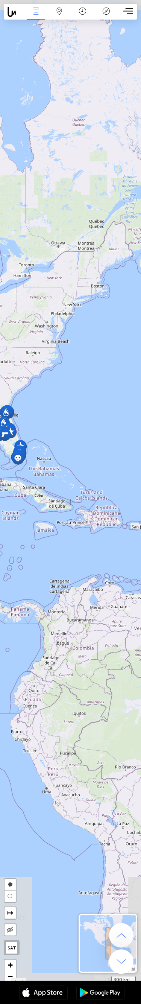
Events (35, 16)
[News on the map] (14, 12)
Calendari (82, 16)
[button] (18, 458)
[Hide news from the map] (10, 930)
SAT (12, 948)
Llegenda (106, 16)
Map (59, 16)
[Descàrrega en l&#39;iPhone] (43, 993)
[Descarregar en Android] (100, 993)
